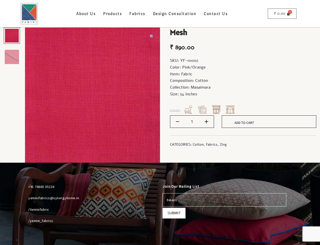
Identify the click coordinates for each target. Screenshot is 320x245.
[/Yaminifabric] (22, 209)
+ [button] (206, 121)
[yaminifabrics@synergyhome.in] (22, 198)
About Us (86, 13)
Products (112, 13)
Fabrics (137, 13)
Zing (223, 144)
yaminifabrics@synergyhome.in (53, 198)
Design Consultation (174, 13)
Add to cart (244, 122)
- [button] (177, 121)
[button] (152, 37)
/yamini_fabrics (40, 220)
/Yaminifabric (38, 209)
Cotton (198, 144)
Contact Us (216, 13)
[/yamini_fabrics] (22, 220)
